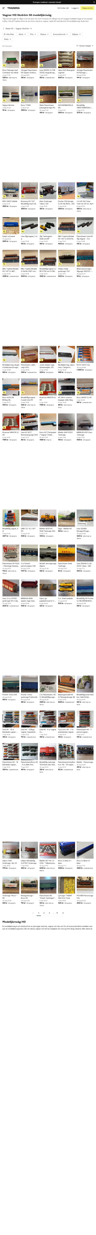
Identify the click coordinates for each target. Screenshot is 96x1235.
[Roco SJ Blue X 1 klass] (66, 850)
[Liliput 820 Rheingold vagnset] (66, 59)
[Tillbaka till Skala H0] (3, 28)
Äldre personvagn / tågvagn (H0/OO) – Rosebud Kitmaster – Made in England (85, 270)
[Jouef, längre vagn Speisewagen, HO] (48, 354)
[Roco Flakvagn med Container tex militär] (10, 59)
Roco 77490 (26, 105)
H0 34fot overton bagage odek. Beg (65, 398)
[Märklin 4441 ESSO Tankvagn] (66, 421)
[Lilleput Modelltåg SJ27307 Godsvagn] (29, 850)
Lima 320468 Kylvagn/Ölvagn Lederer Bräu (83, 530)
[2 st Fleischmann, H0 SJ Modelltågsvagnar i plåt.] (48, 684)
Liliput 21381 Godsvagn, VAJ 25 (9, 862)
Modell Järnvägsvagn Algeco (48, 564)
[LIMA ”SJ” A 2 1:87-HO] (29, 518)
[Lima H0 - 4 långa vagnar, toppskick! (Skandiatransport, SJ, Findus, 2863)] (29, 719)
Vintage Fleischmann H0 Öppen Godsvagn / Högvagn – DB (29, 71)
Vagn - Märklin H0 (65, 529)
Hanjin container (8, 236)
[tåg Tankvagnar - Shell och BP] (48, 225)
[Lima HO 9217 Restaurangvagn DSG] (29, 421)
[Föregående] (34, 913)
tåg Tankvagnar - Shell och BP (46, 237)
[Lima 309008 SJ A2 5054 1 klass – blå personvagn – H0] (85, 553)
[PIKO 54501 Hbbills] (10, 190)
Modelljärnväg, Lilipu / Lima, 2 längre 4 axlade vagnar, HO (66, 366)
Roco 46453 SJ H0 (84, 397)
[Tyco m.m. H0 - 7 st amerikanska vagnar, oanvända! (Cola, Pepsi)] (66, 719)
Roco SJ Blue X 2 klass (83, 862)
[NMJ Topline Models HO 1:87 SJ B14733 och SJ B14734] (66, 225)
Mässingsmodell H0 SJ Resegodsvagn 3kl (66, 696)
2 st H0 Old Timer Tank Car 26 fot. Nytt (85, 202)
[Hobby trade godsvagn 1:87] (66, 258)
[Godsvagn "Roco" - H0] (10, 885)
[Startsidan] (13, 8)
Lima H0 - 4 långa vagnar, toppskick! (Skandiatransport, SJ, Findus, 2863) (28, 731)
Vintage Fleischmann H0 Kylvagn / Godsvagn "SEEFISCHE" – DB (85, 71)
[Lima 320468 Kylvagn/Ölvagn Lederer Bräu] (85, 518)
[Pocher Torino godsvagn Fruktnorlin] (29, 684)
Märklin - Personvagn (85, 762)
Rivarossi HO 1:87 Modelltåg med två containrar (28, 202)
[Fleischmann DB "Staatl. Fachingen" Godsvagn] (48, 885)
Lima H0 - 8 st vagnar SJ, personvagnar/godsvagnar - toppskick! (48, 731)
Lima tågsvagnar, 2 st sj (29, 237)
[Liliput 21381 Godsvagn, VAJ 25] (10, 850)
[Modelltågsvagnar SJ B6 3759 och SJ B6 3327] (48, 258)
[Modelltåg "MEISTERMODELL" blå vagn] (85, 94)
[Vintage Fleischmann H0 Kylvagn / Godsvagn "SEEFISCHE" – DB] (85, 59)
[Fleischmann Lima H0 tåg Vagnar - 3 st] (85, 225)
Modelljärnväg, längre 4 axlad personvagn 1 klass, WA (10, 366)
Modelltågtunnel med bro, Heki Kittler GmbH (85, 696)
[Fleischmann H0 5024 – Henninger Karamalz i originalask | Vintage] (10, 553)
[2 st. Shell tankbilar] (66, 587)
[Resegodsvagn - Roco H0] (29, 885)
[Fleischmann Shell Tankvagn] (66, 553)
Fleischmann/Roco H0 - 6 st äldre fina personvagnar (29, 763)
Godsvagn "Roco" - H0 (10, 897)
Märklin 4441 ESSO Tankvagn (65, 433)
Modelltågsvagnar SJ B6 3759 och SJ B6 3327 (48, 270)
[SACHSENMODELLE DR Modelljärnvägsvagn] (66, 94)
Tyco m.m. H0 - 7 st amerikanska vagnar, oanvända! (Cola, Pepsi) (66, 731)
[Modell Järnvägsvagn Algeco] (48, 553)
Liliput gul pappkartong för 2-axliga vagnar (47, 599)
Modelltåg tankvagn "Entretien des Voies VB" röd (48, 763)
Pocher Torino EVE (9, 695)
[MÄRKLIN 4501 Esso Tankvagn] (85, 421)
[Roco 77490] (29, 94)
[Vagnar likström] (10, 94)
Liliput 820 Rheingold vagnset (66, 71)
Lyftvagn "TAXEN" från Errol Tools (65, 897)
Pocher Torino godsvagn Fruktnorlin (29, 696)
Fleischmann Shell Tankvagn (65, 564)
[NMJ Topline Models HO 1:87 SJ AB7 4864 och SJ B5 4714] (10, 258)
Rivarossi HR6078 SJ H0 (48, 398)
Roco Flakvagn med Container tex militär (10, 71)
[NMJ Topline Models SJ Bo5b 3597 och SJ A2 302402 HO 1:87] (29, 258)
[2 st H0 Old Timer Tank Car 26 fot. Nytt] (85, 190)
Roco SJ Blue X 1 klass (64, 862)
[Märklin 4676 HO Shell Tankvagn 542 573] (48, 518)
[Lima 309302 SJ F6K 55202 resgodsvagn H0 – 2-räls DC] (48, 59)
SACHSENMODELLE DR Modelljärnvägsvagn (66, 106)
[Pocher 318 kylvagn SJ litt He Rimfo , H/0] (66, 190)
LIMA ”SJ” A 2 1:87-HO (28, 530)
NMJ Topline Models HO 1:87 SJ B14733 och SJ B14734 (66, 237)
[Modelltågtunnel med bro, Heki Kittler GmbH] (85, 684)
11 (57, 913)
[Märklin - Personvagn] (85, 751)
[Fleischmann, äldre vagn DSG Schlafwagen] (29, 354)
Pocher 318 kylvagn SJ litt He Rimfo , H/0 (66, 202)
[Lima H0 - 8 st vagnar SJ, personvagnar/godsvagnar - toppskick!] (48, 719)
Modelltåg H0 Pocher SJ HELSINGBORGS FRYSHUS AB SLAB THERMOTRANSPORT (85, 599)
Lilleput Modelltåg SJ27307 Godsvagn (29, 862)
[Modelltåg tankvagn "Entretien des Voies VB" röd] (48, 751)
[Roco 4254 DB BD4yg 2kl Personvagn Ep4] (10, 386)
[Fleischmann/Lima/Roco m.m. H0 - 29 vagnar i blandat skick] (66, 751)
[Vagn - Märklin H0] (66, 518)
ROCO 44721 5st (83, 365)
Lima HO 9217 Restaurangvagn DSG (29, 433)
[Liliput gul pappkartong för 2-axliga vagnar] (48, 587)
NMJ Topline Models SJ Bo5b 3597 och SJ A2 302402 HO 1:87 (29, 270)
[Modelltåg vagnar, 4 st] (10, 518)
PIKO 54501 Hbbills (9, 201)
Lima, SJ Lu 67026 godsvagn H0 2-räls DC (10, 599)
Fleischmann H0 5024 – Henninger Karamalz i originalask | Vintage (10, 564)
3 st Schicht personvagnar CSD (28, 564)
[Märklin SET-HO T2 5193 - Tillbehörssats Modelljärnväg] (48, 850)
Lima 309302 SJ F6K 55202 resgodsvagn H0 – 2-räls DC (47, 71)
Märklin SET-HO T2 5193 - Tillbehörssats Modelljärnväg (48, 862)
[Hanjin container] (10, 225)
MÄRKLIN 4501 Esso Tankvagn (84, 433)
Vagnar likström (8, 105)
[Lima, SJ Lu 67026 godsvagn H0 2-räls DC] (10, 587)
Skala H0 (9, 29)
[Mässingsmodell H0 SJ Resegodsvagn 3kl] (66, 684)
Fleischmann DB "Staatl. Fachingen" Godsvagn (47, 897)
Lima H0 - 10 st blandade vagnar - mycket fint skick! (9, 731)
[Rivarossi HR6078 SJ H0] (48, 386)
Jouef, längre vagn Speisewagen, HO (47, 366)
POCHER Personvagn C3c (85, 897)
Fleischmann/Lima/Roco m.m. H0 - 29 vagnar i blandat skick (66, 763)
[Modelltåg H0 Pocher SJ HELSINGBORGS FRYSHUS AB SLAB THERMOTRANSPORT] (85, 587)
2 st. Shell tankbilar (65, 598)
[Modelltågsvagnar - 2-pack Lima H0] (29, 386)
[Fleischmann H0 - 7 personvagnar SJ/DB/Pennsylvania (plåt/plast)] (85, 719)
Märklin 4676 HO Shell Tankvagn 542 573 (47, 530)
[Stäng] (94, 2)
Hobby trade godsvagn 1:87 (64, 270)
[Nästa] (62, 913)
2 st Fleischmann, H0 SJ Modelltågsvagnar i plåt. (48, 696)
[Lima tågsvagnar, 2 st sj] (29, 225)
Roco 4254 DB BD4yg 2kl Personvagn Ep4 (8, 398)
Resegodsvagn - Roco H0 (27, 897)
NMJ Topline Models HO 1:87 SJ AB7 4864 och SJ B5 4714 (10, 270)
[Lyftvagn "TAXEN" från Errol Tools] (66, 885)
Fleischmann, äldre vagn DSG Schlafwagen (28, 366)
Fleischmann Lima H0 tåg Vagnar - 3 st (85, 237)
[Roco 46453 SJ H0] (85, 386)
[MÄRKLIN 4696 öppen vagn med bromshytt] (29, 587)
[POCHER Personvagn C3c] (85, 885)
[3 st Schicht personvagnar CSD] (29, 553)
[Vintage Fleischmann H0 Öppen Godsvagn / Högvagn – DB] (29, 59)
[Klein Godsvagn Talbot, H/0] (48, 190)
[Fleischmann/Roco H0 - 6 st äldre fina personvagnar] (29, 751)
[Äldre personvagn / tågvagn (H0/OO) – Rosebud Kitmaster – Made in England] (85, 258)
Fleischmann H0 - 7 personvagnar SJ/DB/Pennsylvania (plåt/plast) (84, 731)
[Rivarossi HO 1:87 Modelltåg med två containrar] (29, 190)
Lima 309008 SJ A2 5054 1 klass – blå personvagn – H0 (84, 564)
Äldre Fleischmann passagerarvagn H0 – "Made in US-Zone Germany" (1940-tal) (48, 106)
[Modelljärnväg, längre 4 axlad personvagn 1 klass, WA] (10, 354)
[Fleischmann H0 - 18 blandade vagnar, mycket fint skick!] (10, 751)
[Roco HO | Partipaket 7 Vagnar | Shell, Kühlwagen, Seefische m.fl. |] (48, 421)
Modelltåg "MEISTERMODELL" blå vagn (84, 106)
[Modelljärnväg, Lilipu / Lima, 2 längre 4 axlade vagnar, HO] (66, 354)
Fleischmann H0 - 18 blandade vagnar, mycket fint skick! (10, 763)
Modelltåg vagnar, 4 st (10, 530)
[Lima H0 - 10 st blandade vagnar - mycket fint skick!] (10, 719)
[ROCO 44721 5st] (85, 354)
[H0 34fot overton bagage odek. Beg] (66, 386)
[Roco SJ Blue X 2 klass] (85, 850)
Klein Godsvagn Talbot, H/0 (46, 202)
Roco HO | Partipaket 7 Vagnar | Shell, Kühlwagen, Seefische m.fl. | (48, 433)
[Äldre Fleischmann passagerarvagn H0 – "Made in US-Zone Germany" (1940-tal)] (48, 94)
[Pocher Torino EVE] (10, 684)
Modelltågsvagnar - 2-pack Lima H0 (28, 398)
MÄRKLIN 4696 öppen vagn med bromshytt (27, 599)
